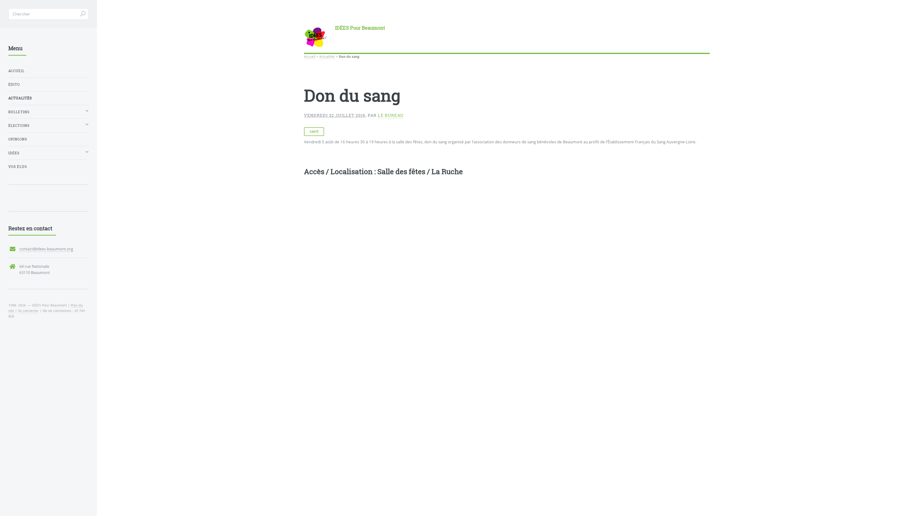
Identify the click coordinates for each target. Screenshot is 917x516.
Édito (14, 84)
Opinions (17, 139)
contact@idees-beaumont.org (46, 249)
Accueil (309, 56)
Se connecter (28, 310)
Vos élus (17, 166)
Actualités (327, 56)
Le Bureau (391, 115)
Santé (314, 131)
